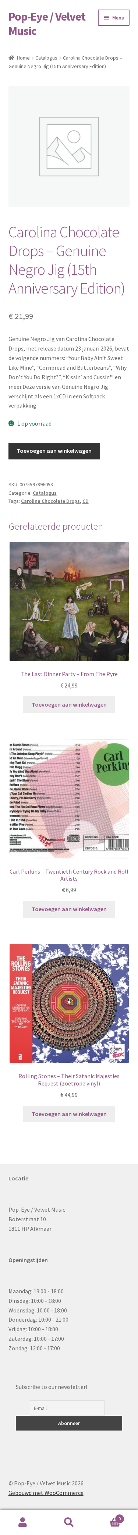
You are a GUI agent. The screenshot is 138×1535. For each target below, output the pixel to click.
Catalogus (46, 57)
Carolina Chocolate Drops (50, 501)
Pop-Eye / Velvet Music (46, 23)
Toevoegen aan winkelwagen (54, 450)
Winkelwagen (106, 1516)
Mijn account (23, 1522)
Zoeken (69, 1522)
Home (23, 57)
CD (85, 501)
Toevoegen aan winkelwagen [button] (69, 704)
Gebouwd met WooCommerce (46, 1492)
